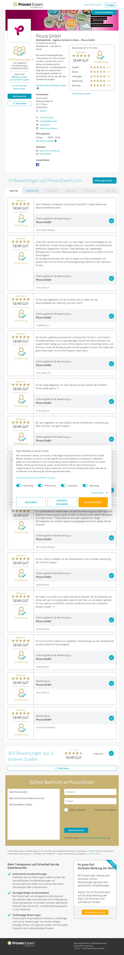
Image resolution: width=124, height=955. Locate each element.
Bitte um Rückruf (77, 809)
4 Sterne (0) (51, 190)
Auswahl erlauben (62, 502)
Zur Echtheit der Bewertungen (19, 87)
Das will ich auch (92, 4)
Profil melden (94, 853)
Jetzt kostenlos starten (95, 912)
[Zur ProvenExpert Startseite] (28, 5)
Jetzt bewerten (19, 96)
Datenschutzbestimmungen (42, 477)
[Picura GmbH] (19, 30)
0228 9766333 (47, 117)
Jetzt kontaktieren (105, 12)
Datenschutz (78, 945)
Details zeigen (97, 492)
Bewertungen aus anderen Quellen (19, 78)
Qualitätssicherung (99, 943)
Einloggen (110, 4)
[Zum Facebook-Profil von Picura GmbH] (38, 166)
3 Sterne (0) (71, 190)
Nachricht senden (76, 830)
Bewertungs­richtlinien (82, 943)
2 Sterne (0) (90, 190)
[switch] (40, 485)
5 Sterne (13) (32, 190)
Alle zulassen (93, 502)
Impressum (21, 477)
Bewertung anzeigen (81, 93)
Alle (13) (14, 190)
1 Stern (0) (109, 190)
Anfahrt (43, 110)
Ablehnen (31, 502)
